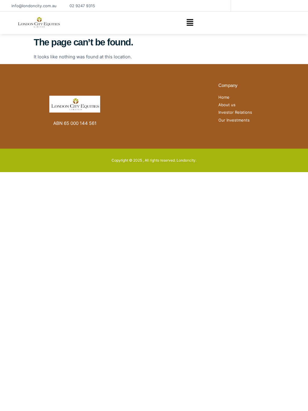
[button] (190, 23)
